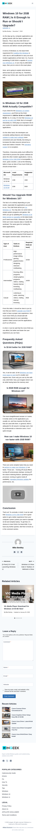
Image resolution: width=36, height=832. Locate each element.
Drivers (4, 776)
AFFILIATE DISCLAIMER (10, 812)
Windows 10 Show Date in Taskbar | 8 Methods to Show (27, 565)
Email (5, 676)
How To (4, 782)
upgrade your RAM (23, 311)
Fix (3, 779)
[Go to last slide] (4, 601)
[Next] (31, 601)
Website (6, 684)
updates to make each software (13, 137)
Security (4, 785)
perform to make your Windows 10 (15, 467)
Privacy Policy (6, 806)
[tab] (14, 618)
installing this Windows (20, 53)
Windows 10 (6, 28)
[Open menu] (32, 3)
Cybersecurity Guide (9, 773)
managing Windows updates (19, 479)
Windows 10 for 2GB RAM (11, 159)
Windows (5, 791)
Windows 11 (6, 797)
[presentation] (18, 594)
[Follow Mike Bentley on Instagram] (18, 552)
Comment (7, 642)
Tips (3, 788)
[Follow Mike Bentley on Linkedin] (21, 552)
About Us (5, 809)
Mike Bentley (7, 31)
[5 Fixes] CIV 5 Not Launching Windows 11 (8, 565)
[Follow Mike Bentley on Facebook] (14, 552)
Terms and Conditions (9, 815)
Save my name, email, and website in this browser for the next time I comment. (17, 690)
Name (5, 667)
